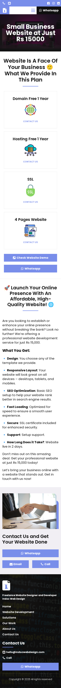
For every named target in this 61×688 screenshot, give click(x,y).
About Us (8, 629)
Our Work (9, 623)
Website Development (18, 612)
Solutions (9, 617)
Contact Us (10, 634)
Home (6, 606)
